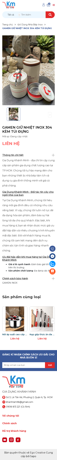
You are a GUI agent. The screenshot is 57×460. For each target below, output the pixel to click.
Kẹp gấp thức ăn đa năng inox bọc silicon (42, 334)
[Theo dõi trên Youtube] (5, 439)
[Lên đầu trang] (51, 454)
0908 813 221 (13, 406)
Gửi (50, 365)
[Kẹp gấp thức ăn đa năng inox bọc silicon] (42, 319)
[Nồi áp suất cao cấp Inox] (14, 319)
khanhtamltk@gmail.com (19, 402)
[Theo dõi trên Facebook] (18, 439)
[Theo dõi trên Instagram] (11, 439)
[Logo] (8, 5)
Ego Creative (37, 452)
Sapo (33, 456)
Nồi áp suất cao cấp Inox (14, 334)
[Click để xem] (28, 70)
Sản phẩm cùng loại (21, 297)
